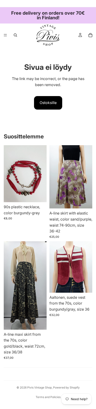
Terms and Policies (48, 397)
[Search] (15, 35)
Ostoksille (48, 102)
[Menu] (5, 35)
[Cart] (90, 35)
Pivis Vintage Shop (39, 387)
